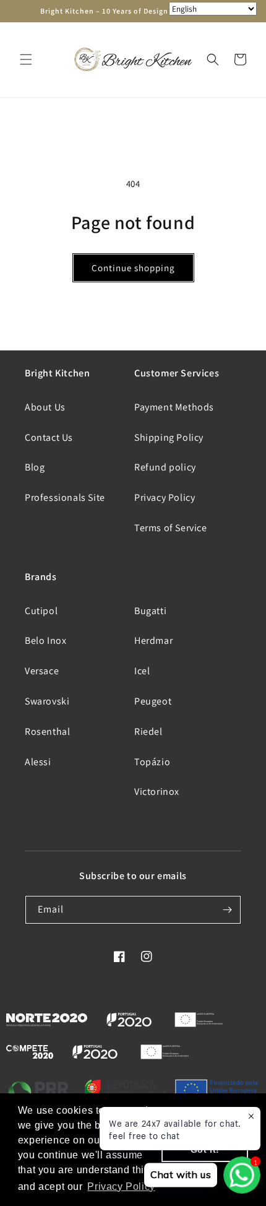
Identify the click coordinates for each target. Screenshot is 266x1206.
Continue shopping (133, 268)
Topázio (152, 761)
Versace (42, 670)
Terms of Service (170, 527)
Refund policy (165, 467)
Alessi (38, 761)
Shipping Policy (169, 437)
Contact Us (49, 437)
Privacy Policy (164, 497)
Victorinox (156, 791)
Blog (35, 467)
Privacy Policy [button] (121, 1186)
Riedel (148, 731)
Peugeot (152, 701)
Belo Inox (45, 640)
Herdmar (153, 640)
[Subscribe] (227, 909)
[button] (26, 59)
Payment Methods (174, 407)
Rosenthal (47, 731)
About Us (45, 407)
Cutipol (41, 610)
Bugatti (150, 610)
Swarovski (47, 701)
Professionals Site (65, 497)
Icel (142, 670)
